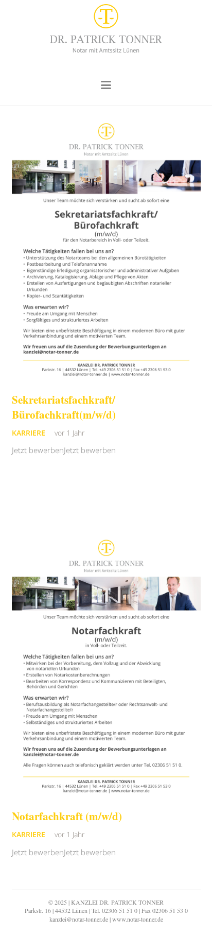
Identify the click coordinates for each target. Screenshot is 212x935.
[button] (106, 85)
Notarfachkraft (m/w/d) (67, 816)
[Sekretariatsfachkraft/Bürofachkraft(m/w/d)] (106, 251)
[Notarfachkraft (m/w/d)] (106, 667)
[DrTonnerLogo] (106, 32)
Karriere (28, 433)
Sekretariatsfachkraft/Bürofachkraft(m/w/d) (64, 407)
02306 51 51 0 (119, 910)
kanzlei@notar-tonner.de (78, 919)
